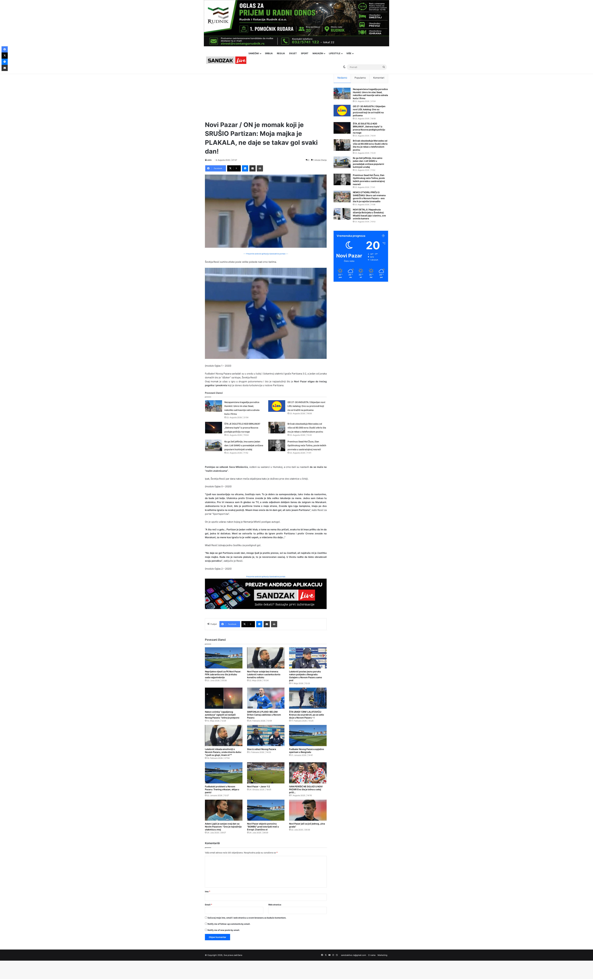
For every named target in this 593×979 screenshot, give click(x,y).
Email (208, 904)
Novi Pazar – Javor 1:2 (258, 786)
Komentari (378, 77)
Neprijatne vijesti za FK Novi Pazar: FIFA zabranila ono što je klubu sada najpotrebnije (223, 674)
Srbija (269, 53)
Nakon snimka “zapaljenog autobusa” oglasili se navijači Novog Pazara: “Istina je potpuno (222, 714)
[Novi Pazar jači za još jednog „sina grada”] (308, 810)
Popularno (360, 77)
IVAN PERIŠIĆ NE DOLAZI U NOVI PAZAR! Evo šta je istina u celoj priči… (306, 789)
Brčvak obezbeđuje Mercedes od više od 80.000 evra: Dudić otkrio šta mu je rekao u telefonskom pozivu (307, 427)
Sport (304, 53)
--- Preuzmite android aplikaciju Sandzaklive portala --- (266, 254)
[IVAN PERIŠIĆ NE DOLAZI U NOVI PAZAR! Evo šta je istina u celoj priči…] (308, 772)
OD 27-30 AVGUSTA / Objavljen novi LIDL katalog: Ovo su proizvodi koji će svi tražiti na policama (306, 406)
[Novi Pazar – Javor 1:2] (266, 772)
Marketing (382, 955)
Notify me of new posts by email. (224, 930)
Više (348, 53)
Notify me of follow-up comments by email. (229, 924)
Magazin (318, 53)
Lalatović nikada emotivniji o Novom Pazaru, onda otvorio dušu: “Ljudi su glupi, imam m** (223, 752)
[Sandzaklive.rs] (226, 60)
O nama (371, 955)
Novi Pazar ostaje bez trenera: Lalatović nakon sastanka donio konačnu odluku (263, 674)
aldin (209, 160)
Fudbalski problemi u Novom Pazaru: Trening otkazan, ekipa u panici (222, 789)
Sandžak (253, 53)
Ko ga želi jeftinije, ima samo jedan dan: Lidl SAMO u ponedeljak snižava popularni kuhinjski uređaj (243, 445)
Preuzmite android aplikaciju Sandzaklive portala (265, 577)
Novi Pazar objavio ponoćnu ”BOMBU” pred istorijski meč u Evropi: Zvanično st (263, 826)
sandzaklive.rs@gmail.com (353, 955)
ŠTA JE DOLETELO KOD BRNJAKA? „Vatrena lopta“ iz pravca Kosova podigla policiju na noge (242, 427)
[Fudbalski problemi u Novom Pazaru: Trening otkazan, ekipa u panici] (223, 772)
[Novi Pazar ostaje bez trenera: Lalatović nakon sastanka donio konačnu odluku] (266, 657)
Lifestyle (334, 53)
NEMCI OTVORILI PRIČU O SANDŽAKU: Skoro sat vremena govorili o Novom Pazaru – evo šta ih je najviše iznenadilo (369, 197)
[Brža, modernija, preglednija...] (266, 593)
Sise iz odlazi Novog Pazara (261, 749)
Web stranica (274, 904)
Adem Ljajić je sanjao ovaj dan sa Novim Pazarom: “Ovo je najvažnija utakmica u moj (223, 826)
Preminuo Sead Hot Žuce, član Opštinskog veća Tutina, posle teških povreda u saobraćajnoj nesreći (307, 445)
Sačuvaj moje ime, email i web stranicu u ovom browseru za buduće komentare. (247, 917)
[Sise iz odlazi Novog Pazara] (266, 735)
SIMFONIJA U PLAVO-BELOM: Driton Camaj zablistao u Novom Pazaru (264, 714)
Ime (207, 891)
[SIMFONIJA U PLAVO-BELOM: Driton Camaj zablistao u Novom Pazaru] (266, 698)
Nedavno (342, 77)
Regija (281, 53)
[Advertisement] (266, 94)
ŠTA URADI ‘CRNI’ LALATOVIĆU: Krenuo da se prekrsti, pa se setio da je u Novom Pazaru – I (306, 714)
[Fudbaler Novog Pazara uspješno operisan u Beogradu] (308, 735)
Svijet (293, 53)
